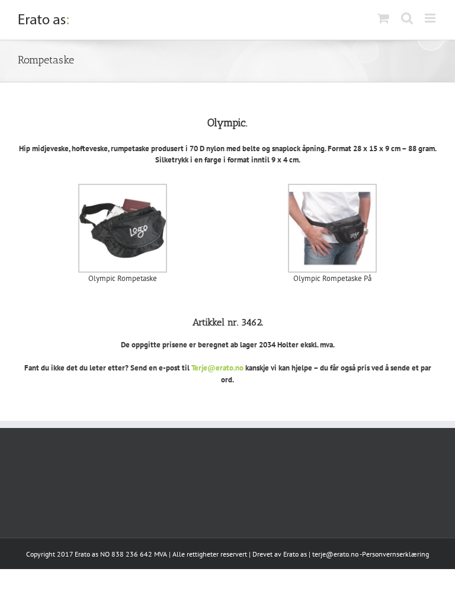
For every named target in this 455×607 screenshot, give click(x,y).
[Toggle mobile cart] (383, 18)
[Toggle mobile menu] (431, 18)
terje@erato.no (335, 554)
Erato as (295, 554)
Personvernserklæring (395, 554)
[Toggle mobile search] (407, 18)
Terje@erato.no (217, 368)
